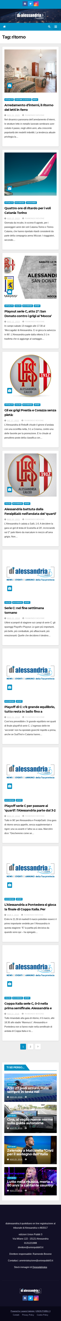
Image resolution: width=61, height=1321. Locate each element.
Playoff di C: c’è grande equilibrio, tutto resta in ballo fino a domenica (29, 711)
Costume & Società (23, 99)
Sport (37, 306)
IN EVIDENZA (19, 202)
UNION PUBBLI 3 (43, 1311)
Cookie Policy (42, 1315)
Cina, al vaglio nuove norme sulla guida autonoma (30, 1121)
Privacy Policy (28, 1315)
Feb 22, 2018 (13, 1014)
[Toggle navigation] (56, 27)
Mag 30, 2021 (13, 519)
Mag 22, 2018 (13, 816)
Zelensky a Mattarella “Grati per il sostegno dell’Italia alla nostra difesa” (30, 1154)
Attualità (9, 99)
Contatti (16, 1315)
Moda (35, 99)
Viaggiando (31, 202)
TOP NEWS (12, 1084)
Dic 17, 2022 (13, 421)
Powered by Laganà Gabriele (23, 1311)
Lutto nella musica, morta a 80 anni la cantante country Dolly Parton (30, 1185)
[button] (49, 26)
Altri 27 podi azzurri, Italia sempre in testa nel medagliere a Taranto (28, 1091)
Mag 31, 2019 (13, 618)
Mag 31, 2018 (13, 717)
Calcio (18, 306)
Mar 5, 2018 (13, 915)
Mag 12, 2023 (13, 322)
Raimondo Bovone (34, 115)
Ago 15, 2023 (13, 218)
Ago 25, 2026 (16, 1128)
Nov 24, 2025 (13, 115)
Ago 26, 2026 (16, 1097)
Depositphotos (39, 1267)
